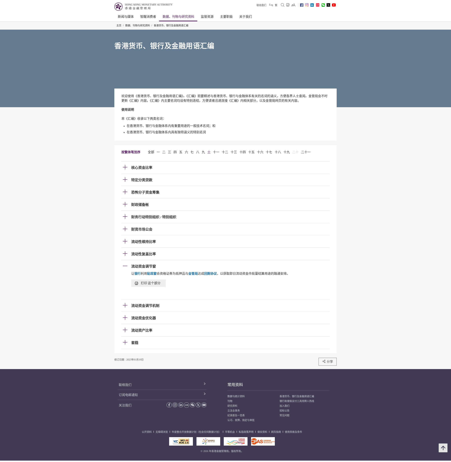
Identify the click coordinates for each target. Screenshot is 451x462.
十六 (260, 152)
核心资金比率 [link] (141, 168)
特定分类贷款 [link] (141, 180)
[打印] (288, 5)
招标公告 (284, 410)
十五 (251, 152)
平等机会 (230, 432)
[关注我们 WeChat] (192, 404)
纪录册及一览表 (236, 415)
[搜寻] (282, 5)
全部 (151, 152)
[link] (293, 5)
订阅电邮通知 (128, 395)
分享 (330, 361)
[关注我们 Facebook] (301, 5)
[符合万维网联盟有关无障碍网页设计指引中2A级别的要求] (181, 441)
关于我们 (245, 17)
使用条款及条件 (293, 432)
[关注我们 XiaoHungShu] (186, 405)
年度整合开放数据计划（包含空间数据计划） (196, 432)
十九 (286, 152)
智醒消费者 (148, 17)
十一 (216, 152)
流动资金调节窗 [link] (143, 266)
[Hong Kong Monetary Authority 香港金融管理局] (143, 6)
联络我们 (261, 5)
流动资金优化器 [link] (143, 318)
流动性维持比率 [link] (143, 242)
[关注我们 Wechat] (323, 5)
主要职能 (226, 17)
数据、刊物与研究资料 (178, 17)
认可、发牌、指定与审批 (241, 420)
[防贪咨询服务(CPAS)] (263, 441)
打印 (150, 283)
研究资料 (232, 406)
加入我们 (284, 406)
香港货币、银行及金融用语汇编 (171, 25)
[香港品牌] (236, 441)
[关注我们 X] (328, 5)
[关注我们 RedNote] (318, 5)
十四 (242, 152)
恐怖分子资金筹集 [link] (145, 192)
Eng (271, 5)
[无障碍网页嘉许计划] (208, 441)
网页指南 (276, 432)
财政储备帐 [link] (140, 205)
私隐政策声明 (246, 432)
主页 (118, 25)
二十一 (306, 152)
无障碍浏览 (162, 432)
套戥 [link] (134, 343)
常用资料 (235, 384)
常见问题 (284, 415)
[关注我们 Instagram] (307, 5)
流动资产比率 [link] (141, 330)
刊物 (229, 401)
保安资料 (262, 432)
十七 (269, 152)
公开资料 (147, 432)
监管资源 (207, 17)
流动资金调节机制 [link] (145, 306)
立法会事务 (233, 410)
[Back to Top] (443, 447)
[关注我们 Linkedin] (312, 5)
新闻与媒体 (126, 17)
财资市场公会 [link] (141, 229)
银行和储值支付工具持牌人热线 (297, 401)
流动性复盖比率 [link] (143, 254)
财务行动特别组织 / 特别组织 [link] (153, 217)
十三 (234, 152)
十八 (278, 152)
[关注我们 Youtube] (334, 5)
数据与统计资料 (236, 396)
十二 (225, 152)
